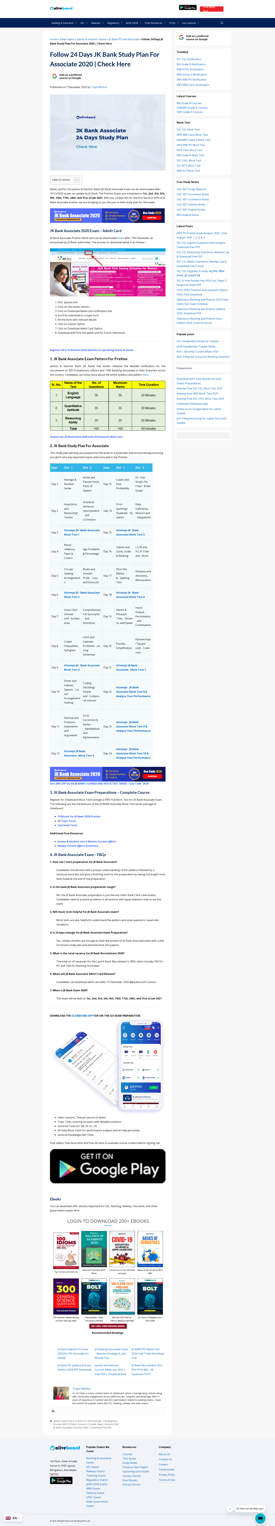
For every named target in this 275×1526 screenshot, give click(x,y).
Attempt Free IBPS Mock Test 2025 (197, 393)
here (146, 374)
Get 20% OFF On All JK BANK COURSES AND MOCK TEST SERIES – (90, 783)
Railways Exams (95, 1471)
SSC (82, 22)
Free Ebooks (130, 1480)
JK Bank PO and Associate (124, 39)
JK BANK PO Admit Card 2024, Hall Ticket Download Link (148, 1353)
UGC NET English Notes (191, 209)
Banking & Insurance (63, 22)
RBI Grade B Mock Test (190, 155)
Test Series (129, 1458)
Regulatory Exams (97, 1480)
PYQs (172, 22)
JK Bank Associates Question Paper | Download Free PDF (82, 1427)
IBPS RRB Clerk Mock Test (192, 135)
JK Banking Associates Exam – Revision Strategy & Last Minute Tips (111, 1353)
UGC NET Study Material (191, 189)
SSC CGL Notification (189, 59)
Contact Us (165, 1459)
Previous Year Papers (135, 1467)
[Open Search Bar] (222, 23)
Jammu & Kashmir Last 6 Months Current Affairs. (87, 841)
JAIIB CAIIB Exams (96, 1484)
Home (53, 39)
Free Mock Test (209, 9)
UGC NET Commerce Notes (193, 199)
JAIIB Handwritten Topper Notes (196, 346)
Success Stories (132, 1476)
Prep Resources (153, 22)
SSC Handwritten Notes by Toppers (198, 341)
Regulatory (113, 22)
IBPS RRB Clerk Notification (193, 85)
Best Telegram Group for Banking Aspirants (203, 356)
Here (121, 238)
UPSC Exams (93, 1497)
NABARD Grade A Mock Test (193, 140)
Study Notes (130, 1463)
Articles (56, 1420)
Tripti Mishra (99, 87)
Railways (96, 22)
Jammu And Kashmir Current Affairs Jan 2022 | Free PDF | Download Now (110, 1370)
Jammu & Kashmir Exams (91, 39)
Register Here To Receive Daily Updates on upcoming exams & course (92, 350)
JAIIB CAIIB (132, 22)
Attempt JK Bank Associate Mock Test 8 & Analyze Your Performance (133, 692)
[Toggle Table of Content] (75, 180)
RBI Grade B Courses (189, 103)
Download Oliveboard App (192, 404)
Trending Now (110, 1420)
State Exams (67, 39)
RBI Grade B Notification (191, 64)
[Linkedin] (53, 1411)
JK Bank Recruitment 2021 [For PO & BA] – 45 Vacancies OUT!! (147, 1370)
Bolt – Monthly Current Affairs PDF (197, 351)
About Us (164, 1454)
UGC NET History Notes (191, 204)
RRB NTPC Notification (190, 69)
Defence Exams (95, 1493)
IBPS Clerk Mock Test (189, 150)
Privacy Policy (167, 1474)
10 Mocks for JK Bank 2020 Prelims (79, 816)
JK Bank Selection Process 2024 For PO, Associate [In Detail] (73, 1353)
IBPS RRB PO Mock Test (191, 145)
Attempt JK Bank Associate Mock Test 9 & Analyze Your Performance (133, 726)
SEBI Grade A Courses (190, 112)
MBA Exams (93, 1488)
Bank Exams (68, 1420)
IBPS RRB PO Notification (192, 79)
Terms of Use (167, 1480)
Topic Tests (68, 821)
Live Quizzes (189, 22)
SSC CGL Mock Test (188, 129)
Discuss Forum (131, 1484)
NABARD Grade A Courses (192, 107)
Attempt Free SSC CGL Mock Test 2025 (199, 388)
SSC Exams (92, 1467)
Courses (127, 1454)
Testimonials (166, 1469)
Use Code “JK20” (140, 783)
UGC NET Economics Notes (193, 194)
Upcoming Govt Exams (136, 1471)
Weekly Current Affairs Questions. (78, 846)
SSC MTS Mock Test (189, 165)
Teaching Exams (96, 1475)
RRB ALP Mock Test (188, 170)
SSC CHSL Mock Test (189, 160)
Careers (163, 1464)
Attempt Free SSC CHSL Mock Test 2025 (200, 398)
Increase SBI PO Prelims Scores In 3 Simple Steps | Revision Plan (86, 1424)
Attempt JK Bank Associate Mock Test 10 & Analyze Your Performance (133, 753)
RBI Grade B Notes (188, 215)
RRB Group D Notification (192, 74)
